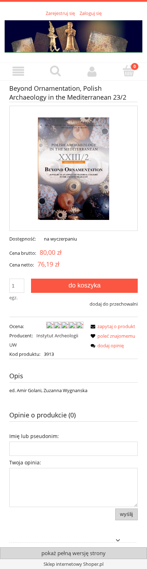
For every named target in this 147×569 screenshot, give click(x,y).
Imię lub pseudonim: (34, 436)
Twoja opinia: (25, 462)
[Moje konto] (92, 71)
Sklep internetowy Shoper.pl (73, 564)
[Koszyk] (128, 71)
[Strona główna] (73, 35)
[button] (18, 71)
